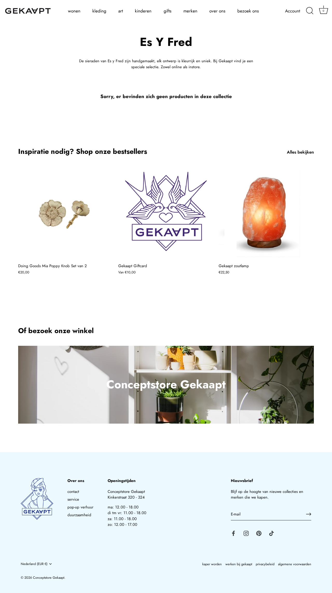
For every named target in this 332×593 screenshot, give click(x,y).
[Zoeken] (309, 11)
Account (292, 11)
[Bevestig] (308, 514)
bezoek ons (248, 11)
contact (73, 491)
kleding (99, 11)
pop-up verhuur (80, 507)
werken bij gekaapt (238, 564)
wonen (74, 11)
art (120, 11)
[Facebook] (233, 533)
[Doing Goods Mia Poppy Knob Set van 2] (65, 212)
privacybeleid (265, 564)
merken (190, 11)
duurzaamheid (79, 515)
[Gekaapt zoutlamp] (266, 212)
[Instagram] (246, 533)
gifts (167, 11)
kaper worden (212, 564)
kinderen (143, 11)
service (73, 499)
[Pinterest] (258, 533)
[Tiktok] (271, 533)
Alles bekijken (300, 152)
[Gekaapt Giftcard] (165, 212)
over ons (217, 11)
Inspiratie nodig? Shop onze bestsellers (82, 151)
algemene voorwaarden (294, 564)
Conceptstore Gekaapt (48, 577)
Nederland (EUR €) (34, 564)
